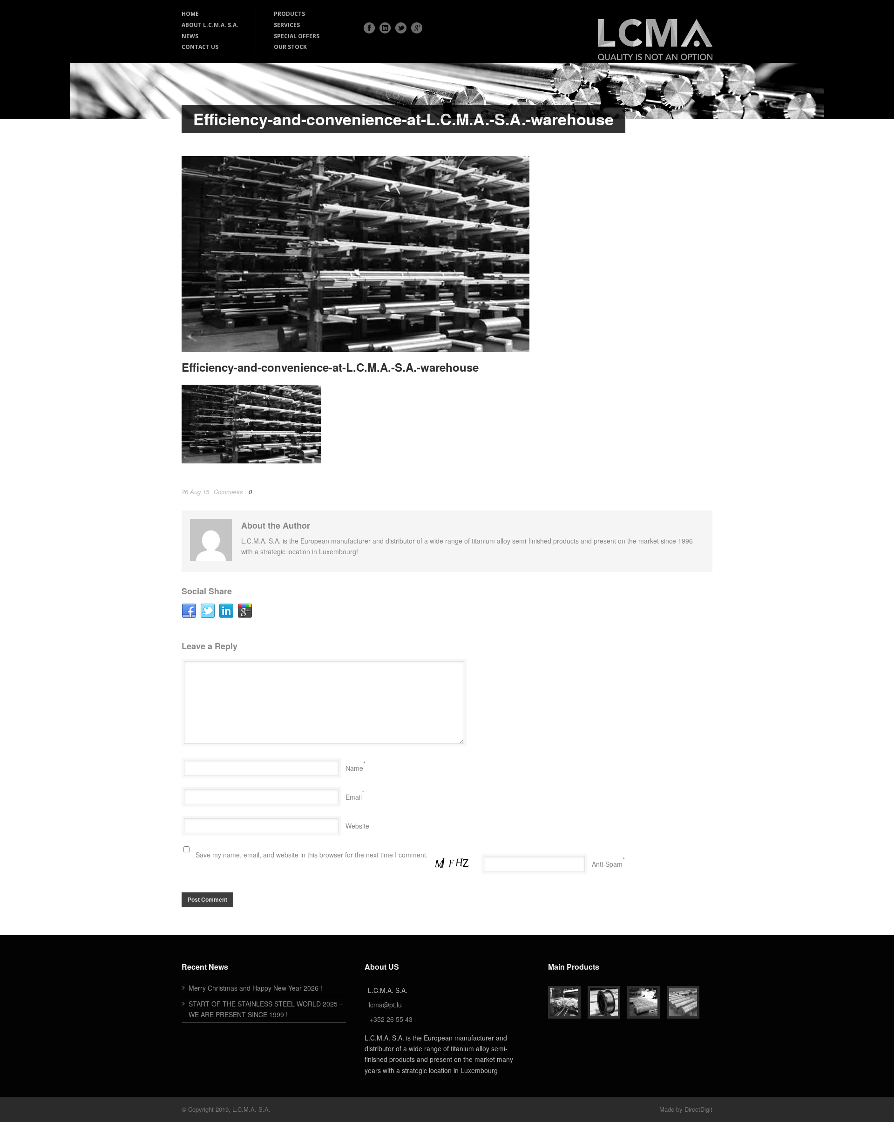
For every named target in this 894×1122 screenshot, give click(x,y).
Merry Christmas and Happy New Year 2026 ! (255, 988)
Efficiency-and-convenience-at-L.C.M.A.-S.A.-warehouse (330, 367)
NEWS (190, 36)
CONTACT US (200, 47)
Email (353, 797)
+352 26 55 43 (391, 1019)
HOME (190, 14)
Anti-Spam (607, 864)
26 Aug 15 (195, 491)
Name (354, 768)
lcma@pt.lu (385, 1004)
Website (357, 825)
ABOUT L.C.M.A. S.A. (210, 25)
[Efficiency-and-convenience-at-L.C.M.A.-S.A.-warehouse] (447, 254)
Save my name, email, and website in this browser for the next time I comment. (312, 854)
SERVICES (287, 25)
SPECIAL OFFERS (296, 36)
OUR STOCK (290, 47)
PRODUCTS (289, 14)
